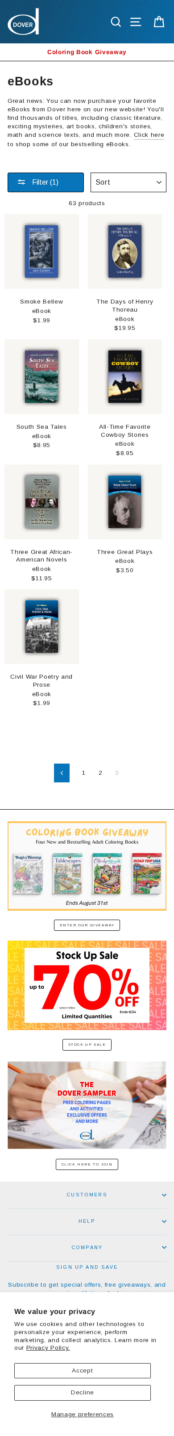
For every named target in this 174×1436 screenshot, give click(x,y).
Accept (82, 1370)
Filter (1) (44, 182)
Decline (82, 1392)
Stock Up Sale (87, 1045)
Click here (149, 134)
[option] (87, 52)
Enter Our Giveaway (87, 925)
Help (87, 1221)
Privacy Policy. (48, 1347)
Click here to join (87, 1164)
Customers (87, 1194)
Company (87, 1247)
